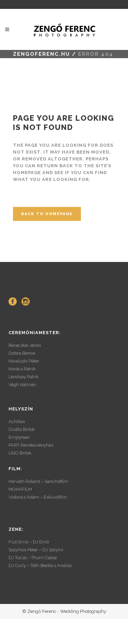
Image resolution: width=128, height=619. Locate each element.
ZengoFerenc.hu (41, 54)
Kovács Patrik (22, 368)
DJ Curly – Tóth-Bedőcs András (40, 565)
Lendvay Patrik (24, 376)
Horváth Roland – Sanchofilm (38, 481)
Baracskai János (25, 345)
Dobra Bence (22, 353)
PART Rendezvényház (31, 445)
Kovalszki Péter (24, 361)
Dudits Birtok (22, 429)
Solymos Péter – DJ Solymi (36, 549)
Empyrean (19, 437)
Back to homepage (47, 214)
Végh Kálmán (22, 384)
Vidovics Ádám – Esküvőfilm (38, 497)
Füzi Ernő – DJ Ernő (29, 541)
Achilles (17, 421)
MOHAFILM (20, 489)
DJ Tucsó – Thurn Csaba (33, 557)
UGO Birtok (20, 453)
